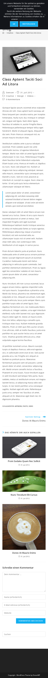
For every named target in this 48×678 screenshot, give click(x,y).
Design (20, 96)
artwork (18, 406)
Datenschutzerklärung (27, 19)
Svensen (10, 92)
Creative (10, 96)
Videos (30, 96)
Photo (25, 406)
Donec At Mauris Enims (24, 552)
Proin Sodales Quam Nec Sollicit (24, 461)
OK (14, 24)
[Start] (3, 33)
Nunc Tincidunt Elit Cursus (24, 494)
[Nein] (44, 14)
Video (31, 406)
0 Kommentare (13, 99)
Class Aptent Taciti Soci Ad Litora (28, 33)
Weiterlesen (28, 24)
